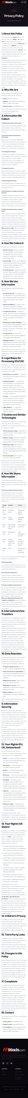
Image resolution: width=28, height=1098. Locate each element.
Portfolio (4, 1074)
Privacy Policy (18, 1071)
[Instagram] (7, 1063)
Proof (3, 1071)
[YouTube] (11, 1063)
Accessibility (16, 1089)
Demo (22, 1089)
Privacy (5, 1089)
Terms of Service (19, 1074)
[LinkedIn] (3, 1063)
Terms (10, 1089)
